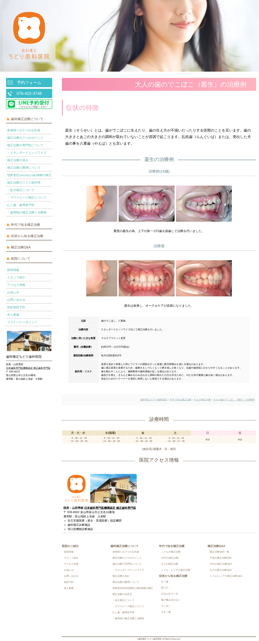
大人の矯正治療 (169, 564)
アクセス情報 (16, 285)
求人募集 (13, 314)
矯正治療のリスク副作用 (23, 182)
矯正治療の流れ (17, 160)
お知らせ (13, 292)
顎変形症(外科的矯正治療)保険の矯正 (133, 588)
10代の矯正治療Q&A (221, 564)
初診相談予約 (16, 307)
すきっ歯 (166, 612)
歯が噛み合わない (170, 599)
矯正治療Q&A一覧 (219, 551)
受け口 (164, 587)
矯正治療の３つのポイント (25, 137)
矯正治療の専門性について (25, 145)
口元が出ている (169, 593)
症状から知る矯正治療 (27, 236)
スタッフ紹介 (16, 277)
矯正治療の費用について (23, 167)
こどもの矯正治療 (170, 551)
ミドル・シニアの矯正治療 (175, 570)
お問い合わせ (16, 299)
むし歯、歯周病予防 (20, 205)
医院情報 (13, 270)
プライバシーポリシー (22, 322)
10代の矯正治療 (169, 557)
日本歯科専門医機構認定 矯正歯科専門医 (28, 368)
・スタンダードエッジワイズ (27, 152)
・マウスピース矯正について (27, 197)
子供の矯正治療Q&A (221, 557)
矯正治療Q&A (21, 247)
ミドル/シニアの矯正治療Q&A (226, 576)
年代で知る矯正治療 (25, 224)
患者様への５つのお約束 (23, 130)
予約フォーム (29, 82)
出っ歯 (164, 581)
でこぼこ (166, 605)
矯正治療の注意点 (122, 594)
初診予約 (69, 582)
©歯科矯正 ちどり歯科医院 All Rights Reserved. (159, 639)
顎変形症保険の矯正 (29, 175)
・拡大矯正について (20, 190)
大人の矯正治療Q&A (221, 570)
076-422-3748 (29, 93)
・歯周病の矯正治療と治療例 (27, 212)
